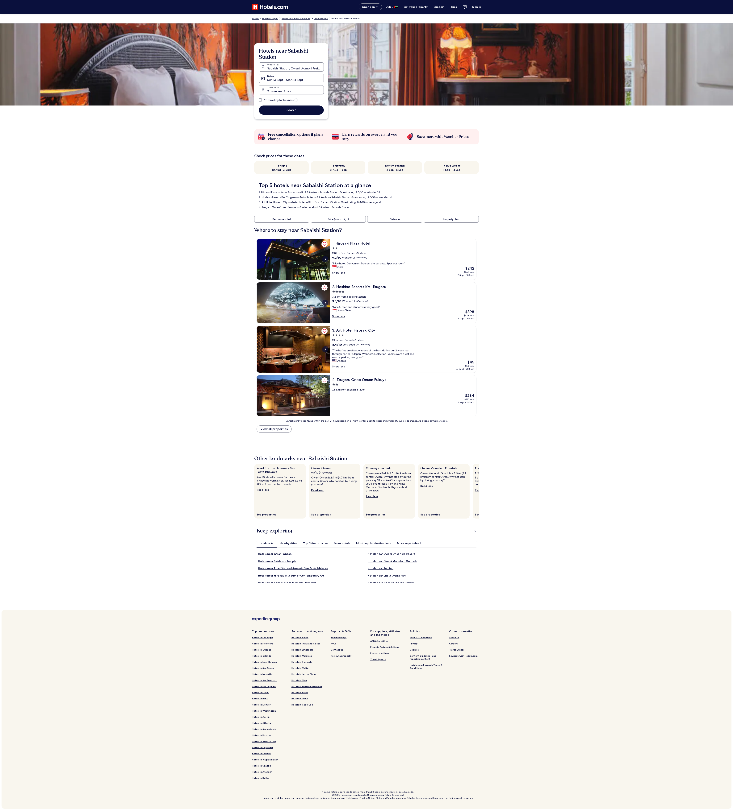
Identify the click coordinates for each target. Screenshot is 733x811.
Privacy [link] (413, 643)
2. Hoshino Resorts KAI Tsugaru (277, 197)
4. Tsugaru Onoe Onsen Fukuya (277, 207)
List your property (416, 7)
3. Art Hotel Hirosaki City (273, 202)
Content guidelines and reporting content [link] (423, 657)
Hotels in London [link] (261, 753)
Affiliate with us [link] (379, 640)
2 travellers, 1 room (280, 91)
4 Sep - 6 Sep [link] (394, 170)
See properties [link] (266, 514)
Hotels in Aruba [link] (299, 637)
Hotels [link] (255, 18)
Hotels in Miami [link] (260, 692)
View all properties (274, 429)
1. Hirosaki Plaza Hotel (271, 192)
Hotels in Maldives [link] (301, 655)
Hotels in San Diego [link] (263, 668)
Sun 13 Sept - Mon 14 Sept (285, 80)
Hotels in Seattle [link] (261, 765)
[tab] (267, 543)
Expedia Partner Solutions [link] (384, 647)
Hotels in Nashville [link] (262, 674)
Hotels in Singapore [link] (302, 649)
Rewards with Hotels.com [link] (463, 655)
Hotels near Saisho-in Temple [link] (277, 561)
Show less (338, 272)
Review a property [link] (341, 655)
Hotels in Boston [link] (261, 735)
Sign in (476, 7)
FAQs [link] (333, 643)
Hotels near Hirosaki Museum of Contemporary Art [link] (291, 575)
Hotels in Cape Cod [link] (302, 704)
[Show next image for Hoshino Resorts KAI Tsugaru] (325, 303)
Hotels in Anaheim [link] (262, 771)
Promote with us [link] (379, 653)
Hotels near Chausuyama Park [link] (387, 575)
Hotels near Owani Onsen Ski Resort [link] (391, 554)
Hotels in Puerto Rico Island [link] (306, 686)
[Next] (479, 491)
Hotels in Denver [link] (261, 704)
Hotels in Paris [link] (260, 698)
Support (439, 7)
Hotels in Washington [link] (264, 710)
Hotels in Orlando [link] (261, 655)
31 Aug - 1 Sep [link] (338, 170)
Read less (263, 489)
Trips (453, 7)
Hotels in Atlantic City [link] (264, 741)
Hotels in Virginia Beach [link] (265, 759)
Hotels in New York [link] (262, 643)
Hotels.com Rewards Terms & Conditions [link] (426, 666)
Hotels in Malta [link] (299, 668)
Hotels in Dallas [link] (260, 777)
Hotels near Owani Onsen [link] (275, 554)
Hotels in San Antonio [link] (264, 729)
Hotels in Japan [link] (270, 18)
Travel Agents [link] (378, 659)
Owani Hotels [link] (321, 18)
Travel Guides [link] (456, 649)
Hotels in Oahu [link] (299, 698)
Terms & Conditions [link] (421, 637)
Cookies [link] (414, 649)
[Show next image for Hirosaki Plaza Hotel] (325, 259)
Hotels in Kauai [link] (299, 692)
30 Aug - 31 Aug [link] (281, 170)
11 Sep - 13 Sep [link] (451, 170)
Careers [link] (453, 643)
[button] (366, 530)
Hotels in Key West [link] (262, 747)
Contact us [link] (337, 649)
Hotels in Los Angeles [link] (264, 686)
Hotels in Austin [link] (261, 716)
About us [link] (454, 637)
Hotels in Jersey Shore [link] (303, 674)
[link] (324, 244)
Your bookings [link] (338, 637)
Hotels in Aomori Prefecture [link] (296, 18)
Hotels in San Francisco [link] (264, 680)
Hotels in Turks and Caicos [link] (305, 643)
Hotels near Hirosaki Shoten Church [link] (391, 583)
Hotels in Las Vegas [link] (262, 637)
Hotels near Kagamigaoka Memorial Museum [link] (287, 583)
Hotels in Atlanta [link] (261, 723)
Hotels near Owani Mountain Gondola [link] (392, 561)
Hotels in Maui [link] (299, 680)
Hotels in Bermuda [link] (301, 661)
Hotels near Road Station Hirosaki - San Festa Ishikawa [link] (293, 568)
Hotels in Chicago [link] (261, 649)
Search (291, 110)
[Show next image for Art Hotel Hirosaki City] (325, 349)
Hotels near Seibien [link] (380, 568)
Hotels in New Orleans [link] (264, 661)
